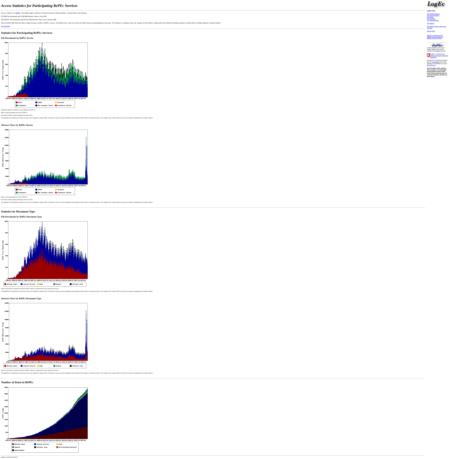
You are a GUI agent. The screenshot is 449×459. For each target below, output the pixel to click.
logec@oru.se (431, 65)
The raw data (5, 26)
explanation (436, 62)
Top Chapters (431, 19)
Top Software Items (433, 20)
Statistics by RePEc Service (435, 35)
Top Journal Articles (433, 15)
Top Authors (430, 23)
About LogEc (431, 31)
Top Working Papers (433, 14)
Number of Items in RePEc (434, 38)
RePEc (18, 13)
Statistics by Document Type (435, 37)
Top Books (430, 17)
